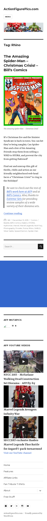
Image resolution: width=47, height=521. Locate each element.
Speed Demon (20, 231)
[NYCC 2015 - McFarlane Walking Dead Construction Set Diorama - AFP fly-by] (23, 361)
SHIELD (37, 228)
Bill (9, 220)
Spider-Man (33, 231)
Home (7, 465)
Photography (9, 228)
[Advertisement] (23, 284)
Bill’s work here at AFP (19, 191)
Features (8, 471)
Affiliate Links (10, 478)
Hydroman (8, 226)
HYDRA (31, 223)
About (7, 490)
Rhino (31, 228)
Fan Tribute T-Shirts (14, 484)
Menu (8, 17)
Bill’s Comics (14, 195)
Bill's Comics (15, 223)
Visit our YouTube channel (17, 453)
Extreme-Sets (14, 198)
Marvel (16, 226)
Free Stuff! (9, 497)
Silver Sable (9, 231)
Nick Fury (38, 226)
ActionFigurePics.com (21, 9)
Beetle (7, 223)
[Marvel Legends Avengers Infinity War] (23, 396)
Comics (34, 220)
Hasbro (25, 223)
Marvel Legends (27, 226)
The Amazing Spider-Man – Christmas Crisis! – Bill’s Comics (21, 63)
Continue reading (13, 213)
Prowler (19, 228)
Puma (25, 228)
